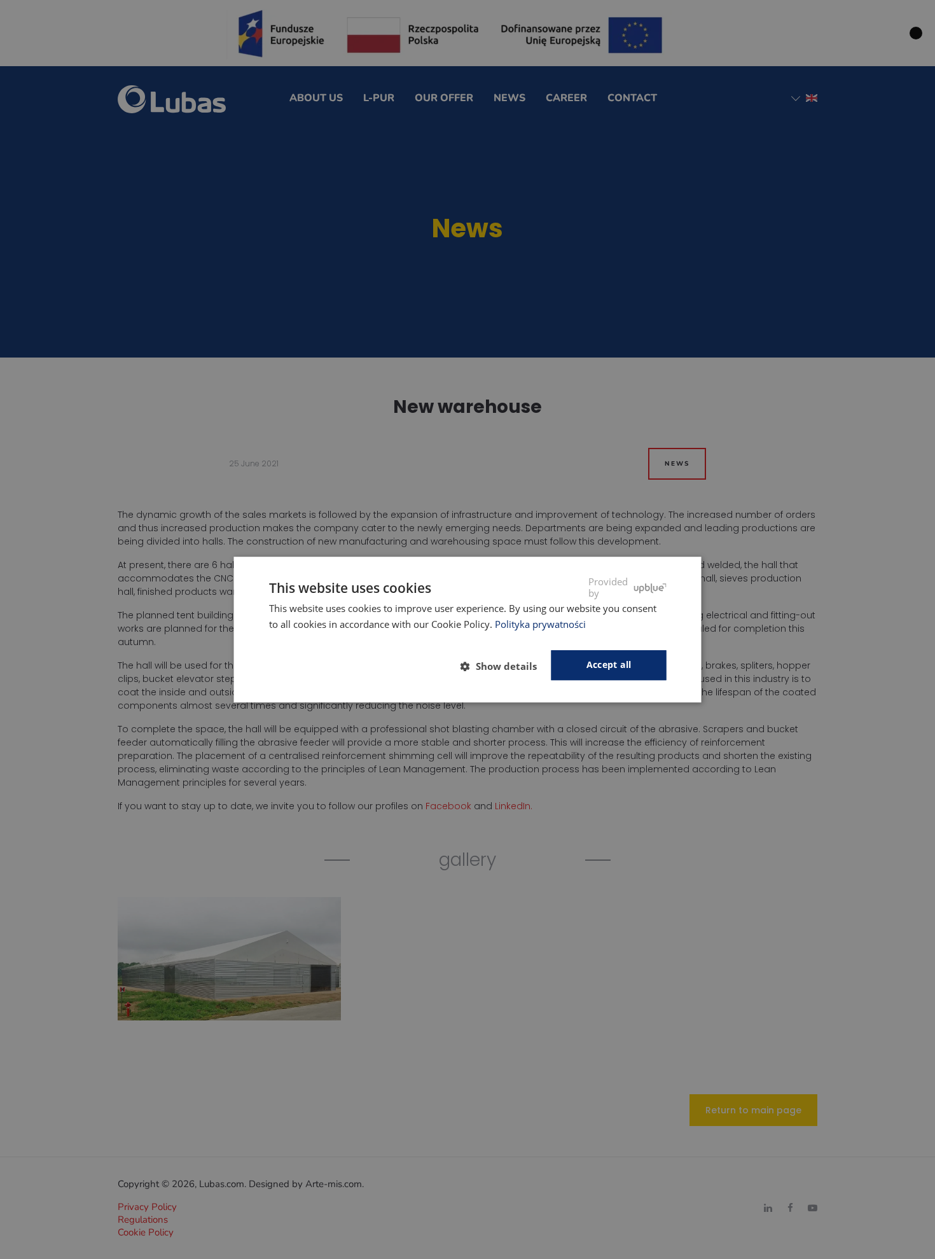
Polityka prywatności (540, 624)
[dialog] (468, 630)
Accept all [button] (609, 665)
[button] (504, 666)
